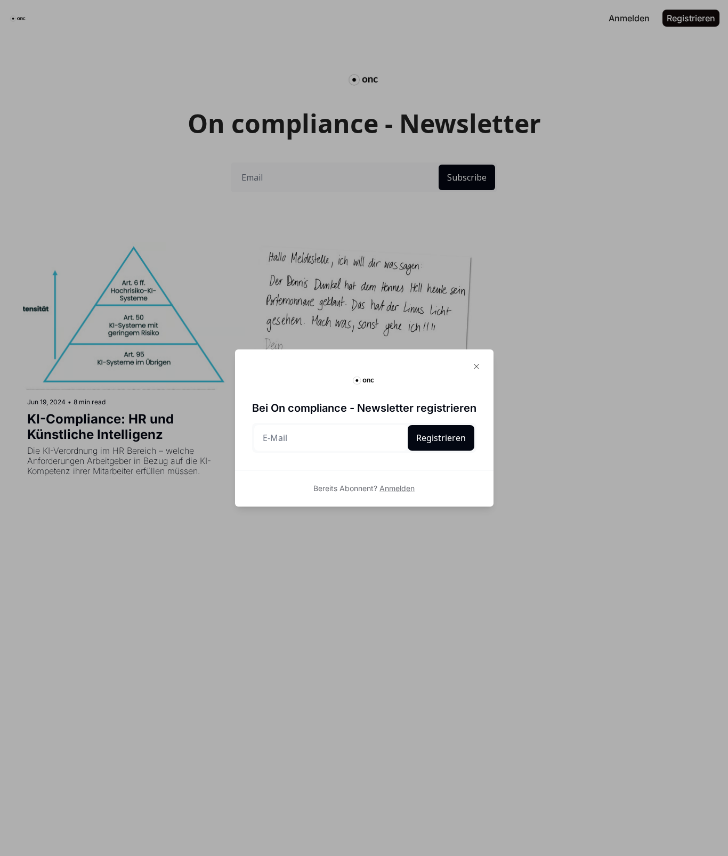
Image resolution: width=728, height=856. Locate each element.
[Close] (476, 366)
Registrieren (441, 438)
